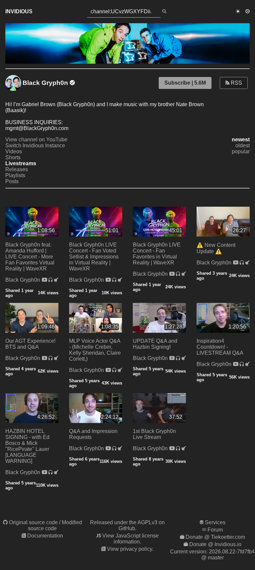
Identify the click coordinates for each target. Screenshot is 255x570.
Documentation (45, 535)
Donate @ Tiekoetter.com (215, 537)
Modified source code (55, 525)
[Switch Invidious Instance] (56, 280)
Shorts (13, 157)
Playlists (15, 175)
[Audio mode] (51, 280)
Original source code (33, 522)
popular (241, 151)
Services (215, 522)
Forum (215, 530)
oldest (242, 145)
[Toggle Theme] (238, 12)
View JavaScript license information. (130, 538)
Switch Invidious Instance (35, 145)
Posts (12, 181)
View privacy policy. (130, 549)
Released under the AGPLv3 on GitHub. (127, 525)
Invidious (19, 11)
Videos (13, 151)
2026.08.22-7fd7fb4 (232, 551)
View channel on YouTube (36, 139)
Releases (16, 169)
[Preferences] (247, 12)
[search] (164, 11)
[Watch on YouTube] (45, 280)
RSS (235, 83)
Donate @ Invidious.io (215, 544)
